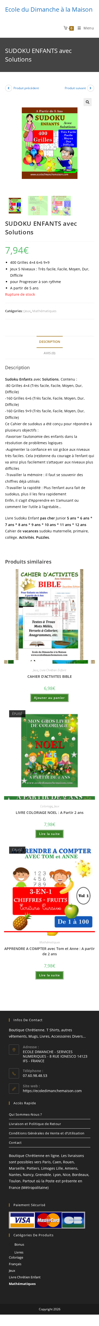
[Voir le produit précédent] (8, 88)
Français (15, 1264)
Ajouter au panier (49, 698)
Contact (15, 1142)
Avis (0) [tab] (49, 353)
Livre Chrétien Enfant (53, 670)
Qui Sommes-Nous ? (25, 1114)
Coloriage (46, 806)
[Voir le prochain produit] (90, 88)
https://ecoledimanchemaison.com (52, 1090)
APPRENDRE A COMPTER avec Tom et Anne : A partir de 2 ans (49, 951)
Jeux (27, 311)
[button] (88, 102)
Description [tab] (49, 342)
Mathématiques (44, 311)
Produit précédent (26, 88)
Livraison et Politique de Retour (35, 1124)
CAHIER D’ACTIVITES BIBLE (49, 676)
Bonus (19, 1244)
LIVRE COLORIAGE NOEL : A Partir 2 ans (50, 812)
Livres (18, 1252)
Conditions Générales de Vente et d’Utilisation (47, 1133)
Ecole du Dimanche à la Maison (49, 9)
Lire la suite (49, 834)
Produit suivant (75, 88)
